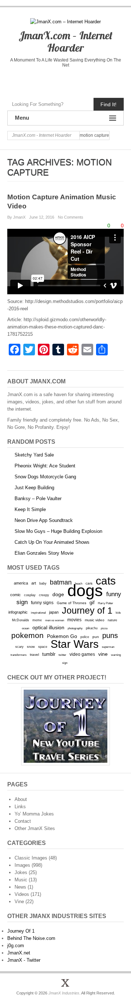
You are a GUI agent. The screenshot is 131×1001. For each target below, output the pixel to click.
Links (20, 806)
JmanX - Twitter (23, 960)
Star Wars (75, 644)
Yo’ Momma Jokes (34, 814)
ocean (25, 628)
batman (61, 582)
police (84, 637)
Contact (23, 821)
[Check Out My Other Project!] (65, 726)
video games (82, 654)
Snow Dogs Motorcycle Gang (45, 476)
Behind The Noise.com (31, 938)
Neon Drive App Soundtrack (44, 520)
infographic (18, 612)
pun (95, 637)
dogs (85, 590)
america (21, 583)
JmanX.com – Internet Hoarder (65, 41)
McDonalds (20, 620)
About (21, 799)
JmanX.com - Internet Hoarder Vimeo (65, 81)
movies (74, 619)
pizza (104, 628)
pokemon (27, 635)
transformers (19, 655)
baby (43, 583)
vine (103, 654)
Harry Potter (105, 603)
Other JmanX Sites (35, 828)
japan (54, 612)
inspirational (38, 612)
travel (34, 655)
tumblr (48, 654)
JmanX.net (18, 953)
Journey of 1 (87, 610)
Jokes (21, 872)
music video (94, 620)
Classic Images (31, 858)
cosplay (30, 595)
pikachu (92, 628)
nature (112, 620)
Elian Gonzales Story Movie (44, 553)
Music (21, 879)
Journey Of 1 (21, 931)
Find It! (108, 104)
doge (58, 594)
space (42, 647)
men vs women (54, 620)
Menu (22, 118)
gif (92, 602)
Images (22, 865)
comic (15, 595)
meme (37, 620)
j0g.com (15, 945)
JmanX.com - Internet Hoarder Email (96, 81)
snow (31, 647)
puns (110, 635)
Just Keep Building (34, 487)
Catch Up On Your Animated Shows (52, 542)
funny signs (42, 602)
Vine (19, 901)
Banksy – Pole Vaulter (38, 498)
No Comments (70, 217)
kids (118, 612)
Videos (22, 894)
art (33, 583)
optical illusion (48, 627)
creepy (44, 595)
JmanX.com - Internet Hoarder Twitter (35, 81)
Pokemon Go (62, 636)
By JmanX (16, 217)
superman (108, 647)
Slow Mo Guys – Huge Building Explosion (58, 531)
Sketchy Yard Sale (34, 455)
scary (19, 647)
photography (75, 628)
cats (106, 581)
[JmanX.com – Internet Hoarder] (65, 983)
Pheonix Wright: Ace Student (45, 465)
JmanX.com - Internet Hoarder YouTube (50, 81)
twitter (62, 655)
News (20, 887)
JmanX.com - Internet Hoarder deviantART (81, 81)
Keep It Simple (30, 509)
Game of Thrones (71, 603)
